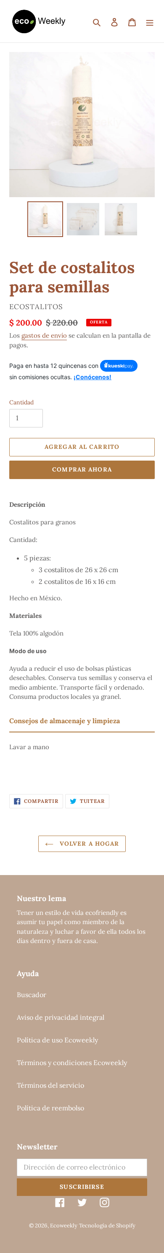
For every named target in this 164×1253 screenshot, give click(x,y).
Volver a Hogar (88, 843)
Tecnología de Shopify (107, 1225)
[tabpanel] (82, 755)
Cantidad (21, 402)
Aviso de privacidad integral (60, 1017)
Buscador (31, 994)
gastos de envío (44, 335)
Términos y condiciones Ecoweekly (72, 1062)
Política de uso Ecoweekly (57, 1040)
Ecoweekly (63, 1225)
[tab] (82, 721)
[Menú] (150, 21)
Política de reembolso (50, 1108)
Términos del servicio (50, 1085)
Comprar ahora (82, 469)
